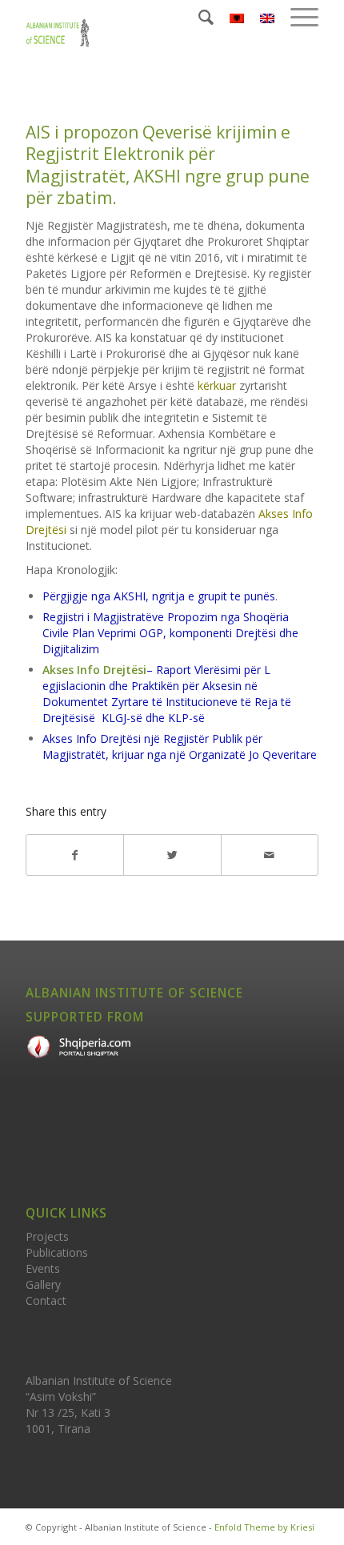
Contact (46, 1300)
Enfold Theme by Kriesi (264, 1527)
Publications (57, 1252)
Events (43, 1268)
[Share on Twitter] (172, 855)
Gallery (43, 1284)
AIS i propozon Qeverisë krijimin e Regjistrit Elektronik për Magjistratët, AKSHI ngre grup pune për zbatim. (168, 165)
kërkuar (217, 385)
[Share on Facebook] (74, 855)
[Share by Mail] (270, 855)
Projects (47, 1236)
